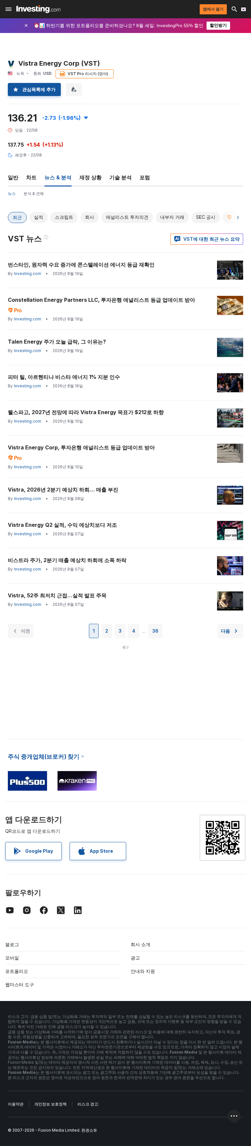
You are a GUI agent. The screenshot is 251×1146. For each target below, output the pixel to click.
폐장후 (21, 155)
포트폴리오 (16, 971)
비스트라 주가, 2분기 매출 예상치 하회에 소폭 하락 (67, 560)
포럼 (145, 177)
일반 (13, 177)
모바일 (12, 957)
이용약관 (16, 1104)
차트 (31, 177)
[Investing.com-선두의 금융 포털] (38, 9)
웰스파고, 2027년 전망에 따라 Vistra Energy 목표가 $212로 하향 (86, 412)
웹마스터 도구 (19, 984)
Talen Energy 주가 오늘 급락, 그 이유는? (57, 341)
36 (155, 631)
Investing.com (27, 273)
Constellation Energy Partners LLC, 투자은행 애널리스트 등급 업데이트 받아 (101, 300)
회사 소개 (140, 944)
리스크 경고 (87, 1104)
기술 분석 (120, 177)
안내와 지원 (143, 971)
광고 (135, 957)
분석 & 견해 (34, 193)
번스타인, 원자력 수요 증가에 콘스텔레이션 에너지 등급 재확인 (81, 264)
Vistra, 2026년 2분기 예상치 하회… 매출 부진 (63, 489)
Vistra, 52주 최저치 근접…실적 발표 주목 (57, 595)
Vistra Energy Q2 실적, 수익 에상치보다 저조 (62, 525)
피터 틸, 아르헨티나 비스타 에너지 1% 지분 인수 (64, 377)
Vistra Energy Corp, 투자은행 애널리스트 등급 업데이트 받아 (81, 447)
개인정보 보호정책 (50, 1104)
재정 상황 (90, 177)
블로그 (12, 944)
